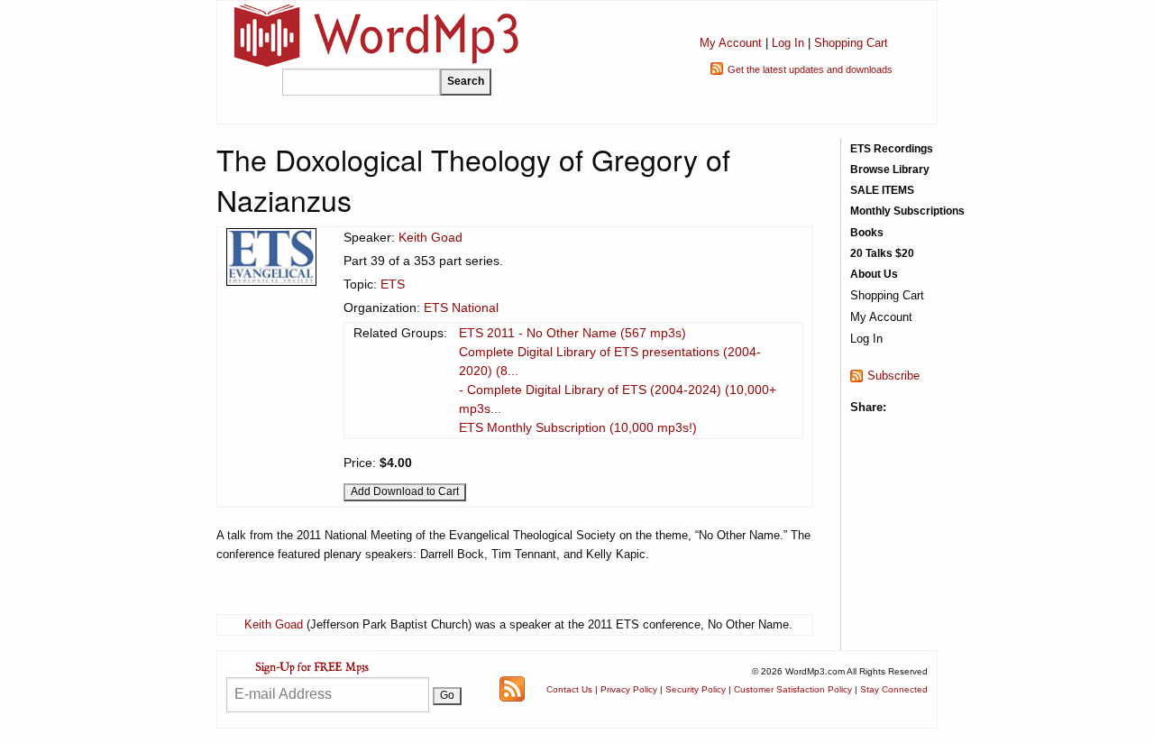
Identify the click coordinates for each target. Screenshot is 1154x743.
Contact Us (569, 689)
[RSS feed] (512, 688)
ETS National (461, 307)
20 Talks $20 (882, 253)
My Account (731, 43)
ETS (392, 284)
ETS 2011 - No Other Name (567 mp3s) (572, 333)
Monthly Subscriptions (907, 211)
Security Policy (695, 689)
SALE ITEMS (882, 190)
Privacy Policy (628, 689)
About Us (874, 274)
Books (867, 232)
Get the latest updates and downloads (810, 69)
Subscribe (893, 375)
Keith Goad (430, 237)
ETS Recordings (891, 148)
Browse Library (890, 169)
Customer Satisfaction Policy (793, 689)
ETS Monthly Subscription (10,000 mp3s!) (578, 427)
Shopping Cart (851, 43)
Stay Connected (894, 689)
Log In (788, 43)
